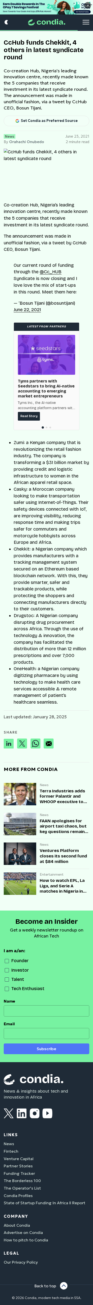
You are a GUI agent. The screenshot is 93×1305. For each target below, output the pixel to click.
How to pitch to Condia (26, 1239)
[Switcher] (6, 22)
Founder (20, 960)
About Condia (17, 1225)
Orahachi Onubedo (26, 142)
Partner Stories (18, 1165)
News (9, 136)
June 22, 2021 (27, 309)
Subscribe (46, 1048)
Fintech (11, 1151)
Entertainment (51, 874)
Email (9, 1024)
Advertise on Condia (23, 1232)
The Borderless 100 (22, 1180)
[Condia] (46, 22)
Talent (17, 979)
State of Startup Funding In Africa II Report (44, 1202)
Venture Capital (18, 1158)
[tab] (43, 427)
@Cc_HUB (51, 272)
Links (11, 1134)
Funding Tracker (19, 1173)
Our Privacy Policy (21, 1262)
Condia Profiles (18, 1195)
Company (16, 1216)
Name (9, 1001)
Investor (20, 970)
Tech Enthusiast (27, 988)
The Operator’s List (22, 1188)
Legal (11, 1253)
